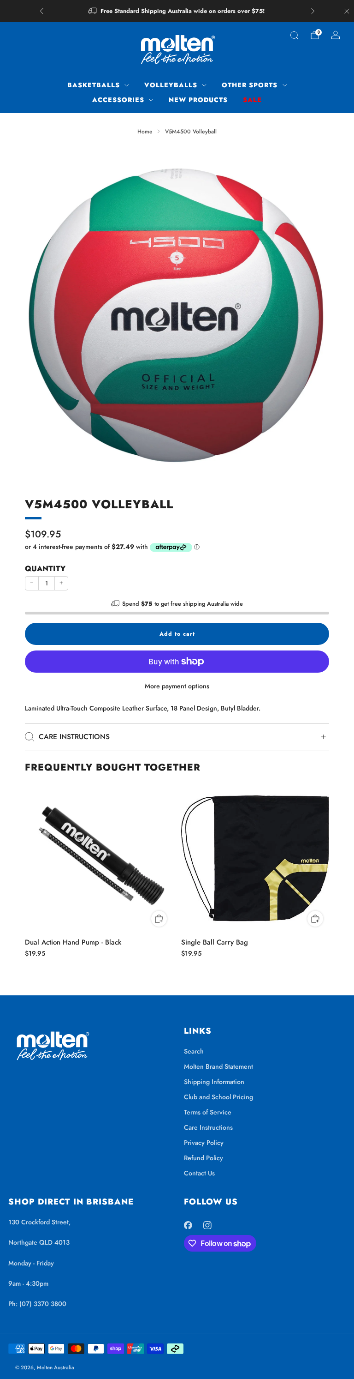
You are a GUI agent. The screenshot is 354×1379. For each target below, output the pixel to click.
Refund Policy (203, 1157)
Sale (252, 99)
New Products (198, 99)
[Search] (294, 35)
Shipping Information (214, 1081)
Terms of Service (207, 1112)
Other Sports (249, 85)
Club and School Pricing (218, 1097)
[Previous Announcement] (41, 11)
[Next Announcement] (313, 11)
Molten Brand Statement (218, 1066)
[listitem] (177, 11)
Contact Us (199, 1173)
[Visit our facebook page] (188, 1225)
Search (194, 1051)
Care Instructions (208, 1127)
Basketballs (93, 85)
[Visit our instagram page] (208, 1225)
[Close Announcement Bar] (346, 11)
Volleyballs (170, 85)
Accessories (118, 99)
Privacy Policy (204, 1142)
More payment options (177, 686)
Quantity (45, 568)
